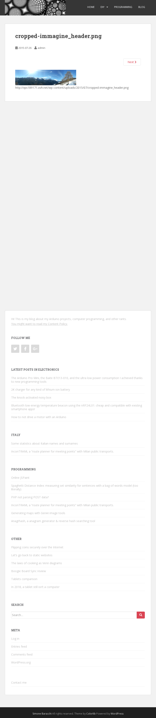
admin (41, 48)
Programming (123, 7)
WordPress (117, 713)
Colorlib (91, 713)
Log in (15, 638)
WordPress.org (21, 662)
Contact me (19, 682)
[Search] (141, 615)
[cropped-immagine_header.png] (45, 77)
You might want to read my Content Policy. (39, 324)
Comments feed (21, 654)
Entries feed (19, 646)
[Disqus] (78, 152)
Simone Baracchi (42, 713)
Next (131, 62)
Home (90, 7)
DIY (102, 7)
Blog (141, 7)
